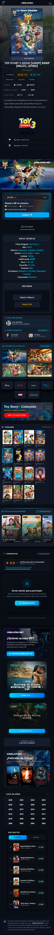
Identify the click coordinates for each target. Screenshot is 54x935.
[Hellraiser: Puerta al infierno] (13, 775)
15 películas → (47, 427)
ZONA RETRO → (27, 731)
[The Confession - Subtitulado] (41, 775)
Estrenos (18, 837)
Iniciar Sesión (28, 603)
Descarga (28, 227)
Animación (10, 79)
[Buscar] (50, 3)
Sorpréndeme (45, 511)
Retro (36, 837)
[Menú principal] (4, 4)
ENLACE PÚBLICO (27, 297)
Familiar (32, 79)
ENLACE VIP (27, 304)
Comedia (21, 79)
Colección (9, 427)
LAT (27, 3)
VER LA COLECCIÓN (17, 415)
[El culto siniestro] (27, 775)
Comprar (25, 215)
